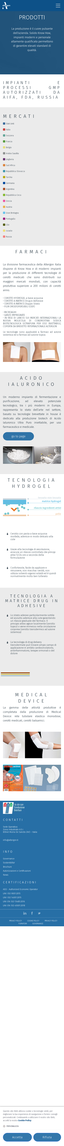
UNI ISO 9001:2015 (11, 893)
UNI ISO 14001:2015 (12, 897)
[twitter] (39, 913)
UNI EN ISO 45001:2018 (14, 905)
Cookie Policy (33, 921)
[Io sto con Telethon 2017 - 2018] (14, 813)
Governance (8, 858)
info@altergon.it (10, 840)
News (5, 875)
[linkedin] (25, 913)
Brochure (7, 867)
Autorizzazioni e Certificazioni (17, 871)
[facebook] (32, 913)
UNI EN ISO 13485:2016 (14, 901)
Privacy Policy (15, 921)
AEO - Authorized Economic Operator (20, 889)
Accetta (17, 1137)
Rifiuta (47, 1137)
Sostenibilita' (9, 862)
